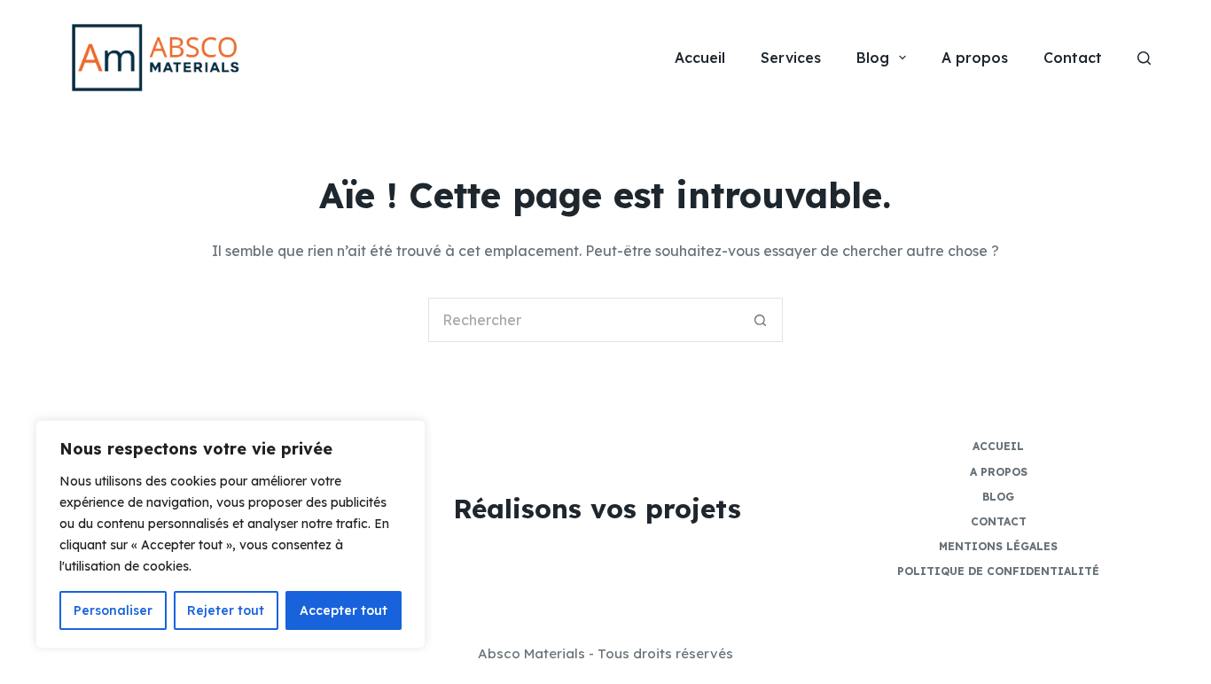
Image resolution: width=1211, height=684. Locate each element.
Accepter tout (343, 610)
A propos (974, 57)
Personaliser (113, 610)
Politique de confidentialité (998, 571)
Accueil (700, 57)
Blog (872, 57)
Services (791, 57)
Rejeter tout (225, 610)
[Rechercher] (1144, 58)
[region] (230, 534)
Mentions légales (998, 546)
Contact (1072, 57)
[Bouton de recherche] (760, 320)
